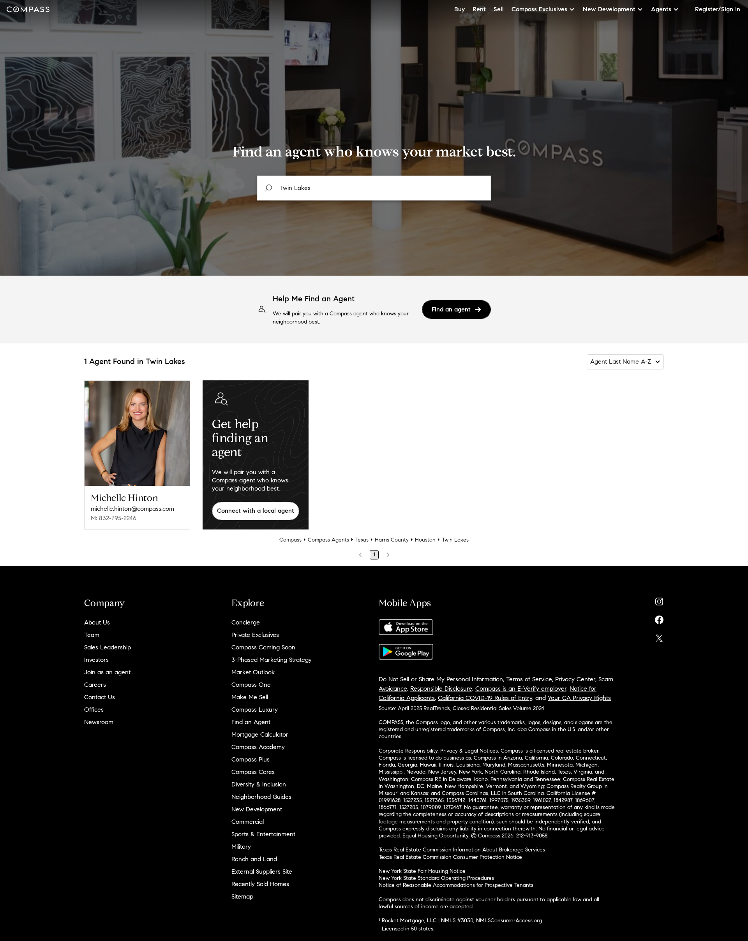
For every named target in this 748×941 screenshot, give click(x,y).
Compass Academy (258, 747)
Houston (425, 539)
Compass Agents (328, 539)
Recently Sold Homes (260, 884)
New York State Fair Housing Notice (422, 871)
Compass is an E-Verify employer (520, 688)
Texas (362, 539)
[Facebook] (659, 618)
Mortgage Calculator (259, 734)
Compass (290, 539)
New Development (256, 809)
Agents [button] (661, 9)
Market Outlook (253, 672)
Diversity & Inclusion (258, 784)
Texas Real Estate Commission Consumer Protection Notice (450, 857)
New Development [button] (609, 9)
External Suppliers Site (261, 871)
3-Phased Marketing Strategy (271, 659)
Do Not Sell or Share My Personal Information (441, 679)
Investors (96, 659)
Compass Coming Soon (263, 647)
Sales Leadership (107, 647)
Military (241, 846)
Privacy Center (575, 679)
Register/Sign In (717, 9)
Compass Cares (253, 772)
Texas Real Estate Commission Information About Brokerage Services (462, 849)
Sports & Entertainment (263, 834)
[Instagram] (659, 600)
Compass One (251, 684)
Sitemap (242, 896)
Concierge (245, 622)
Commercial (247, 821)
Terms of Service (529, 679)
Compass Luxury (254, 709)
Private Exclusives (255, 634)
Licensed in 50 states (407, 928)
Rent (479, 9)
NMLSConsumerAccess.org (509, 920)
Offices (94, 709)
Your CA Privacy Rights (579, 698)
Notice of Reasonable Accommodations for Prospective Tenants (456, 885)
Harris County (392, 539)
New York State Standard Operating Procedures (436, 878)
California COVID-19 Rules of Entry (485, 698)
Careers (95, 684)
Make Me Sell (249, 697)
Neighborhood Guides (261, 796)
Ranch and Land (254, 859)
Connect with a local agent (255, 510)
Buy (459, 9)
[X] (659, 636)
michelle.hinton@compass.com (132, 508)
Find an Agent (250, 722)
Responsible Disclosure (441, 688)
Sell (499, 9)
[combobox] (374, 188)
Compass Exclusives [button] (539, 9)
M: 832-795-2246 (113, 518)
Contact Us (99, 697)
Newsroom (98, 722)
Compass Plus (250, 759)
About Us (97, 622)
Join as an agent (107, 672)
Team (91, 634)
